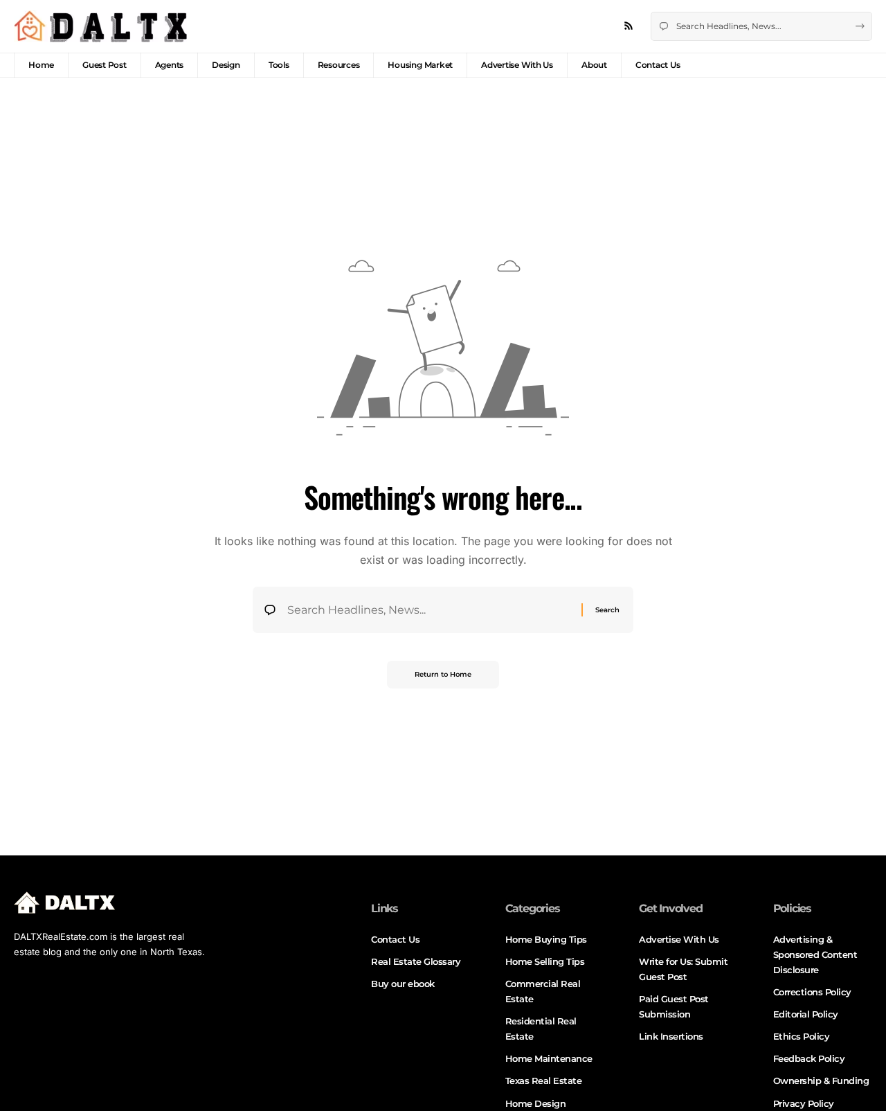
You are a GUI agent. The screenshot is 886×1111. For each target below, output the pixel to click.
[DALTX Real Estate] (100, 26)
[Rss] (628, 26)
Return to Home (443, 674)
